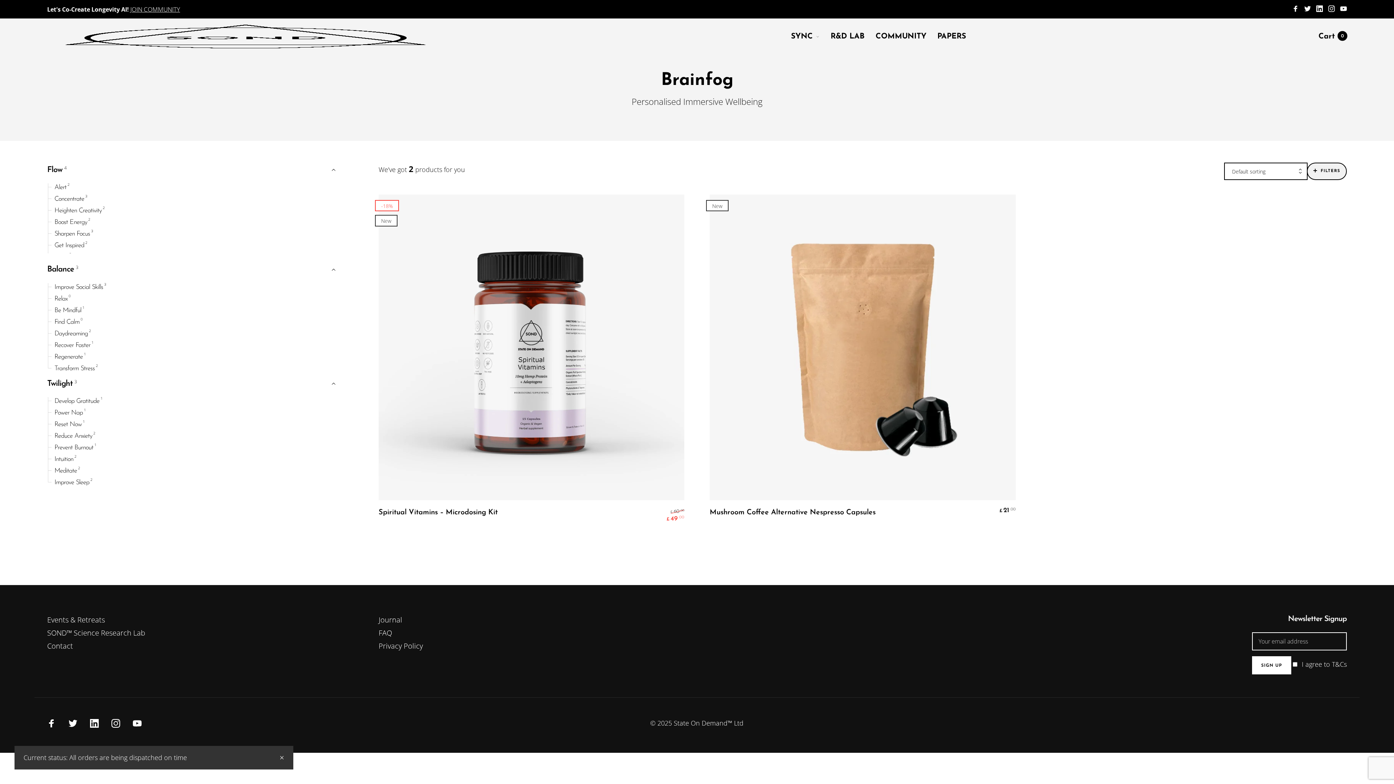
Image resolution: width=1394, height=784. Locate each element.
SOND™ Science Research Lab (96, 633)
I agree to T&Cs (1324, 664)
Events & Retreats (76, 620)
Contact (60, 646)
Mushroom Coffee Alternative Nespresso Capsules (793, 512)
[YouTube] (1343, 9)
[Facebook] (1295, 9)
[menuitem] (811, 36)
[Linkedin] (1319, 9)
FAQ (385, 633)
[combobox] (1266, 171)
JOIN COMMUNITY (155, 9)
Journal (390, 620)
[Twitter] (1307, 9)
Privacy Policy (401, 646)
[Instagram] (1331, 9)
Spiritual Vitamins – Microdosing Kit (438, 512)
